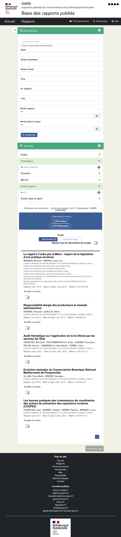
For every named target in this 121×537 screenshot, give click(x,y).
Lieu (23, 98)
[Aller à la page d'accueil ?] (118, 4)
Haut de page (95, 448)
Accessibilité (60, 475)
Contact (60, 481)
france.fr (60, 501)
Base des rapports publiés (48, 12)
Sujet (23, 49)
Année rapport (28, 186)
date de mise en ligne (70, 239)
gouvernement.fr (60, 498)
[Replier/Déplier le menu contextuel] (15, 30)
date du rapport (48, 239)
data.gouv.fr (60, 504)
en (22, 111)
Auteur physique (29, 59)
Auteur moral (27, 69)
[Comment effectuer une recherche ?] (99, 30)
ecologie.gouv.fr (60, 507)
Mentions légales (60, 478)
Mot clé (24, 179)
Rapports (60, 463)
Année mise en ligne (31, 198)
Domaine (25, 173)
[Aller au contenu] (112, 4)
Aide (60, 472)
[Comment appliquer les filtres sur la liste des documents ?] (99, 145)
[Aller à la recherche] (115, 4)
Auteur (24, 154)
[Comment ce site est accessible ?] (109, 4)
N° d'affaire (26, 88)
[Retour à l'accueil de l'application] (60, 527)
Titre (23, 78)
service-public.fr (60, 490)
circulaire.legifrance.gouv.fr (60, 495)
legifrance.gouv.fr (61, 492)
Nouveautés (60, 469)
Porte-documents (61, 466)
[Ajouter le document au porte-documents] (27, 297)
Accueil (60, 460)
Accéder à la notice (32, 291)
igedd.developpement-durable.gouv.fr (60, 510)
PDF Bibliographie (61, 225)
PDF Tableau (60, 221)
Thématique (27, 161)
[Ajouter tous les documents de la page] (96, 243)
